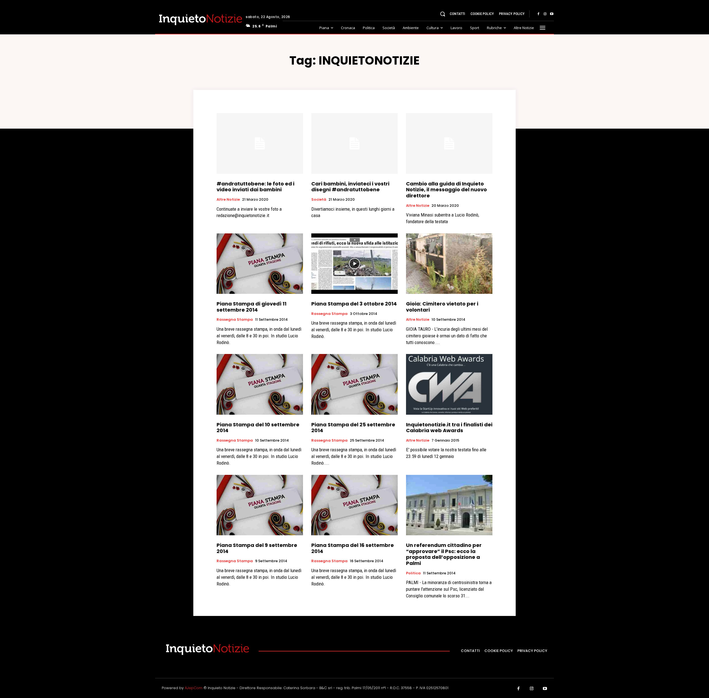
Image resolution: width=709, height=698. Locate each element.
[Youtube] (551, 14)
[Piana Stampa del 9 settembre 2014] (260, 505)
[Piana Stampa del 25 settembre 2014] (354, 384)
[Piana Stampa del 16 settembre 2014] (354, 505)
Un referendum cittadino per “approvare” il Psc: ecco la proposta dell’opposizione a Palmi (444, 554)
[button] (442, 14)
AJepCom (193, 688)
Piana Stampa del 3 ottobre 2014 (354, 303)
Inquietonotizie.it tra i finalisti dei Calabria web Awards (449, 427)
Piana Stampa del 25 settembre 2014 (353, 427)
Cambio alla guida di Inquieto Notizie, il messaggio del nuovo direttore (446, 189)
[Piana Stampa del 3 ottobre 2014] (354, 263)
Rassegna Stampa (235, 319)
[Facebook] (538, 14)
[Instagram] (545, 14)
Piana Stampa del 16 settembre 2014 (352, 548)
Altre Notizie (228, 199)
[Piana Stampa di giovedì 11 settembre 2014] (260, 263)
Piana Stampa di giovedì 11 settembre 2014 (251, 306)
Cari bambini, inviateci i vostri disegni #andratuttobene (350, 186)
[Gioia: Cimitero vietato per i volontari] (449, 263)
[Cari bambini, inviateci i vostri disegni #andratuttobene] (354, 143)
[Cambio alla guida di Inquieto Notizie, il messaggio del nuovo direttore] (449, 143)
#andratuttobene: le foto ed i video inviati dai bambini (255, 186)
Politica (413, 573)
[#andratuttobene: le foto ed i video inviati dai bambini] (260, 143)
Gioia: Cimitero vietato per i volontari (442, 306)
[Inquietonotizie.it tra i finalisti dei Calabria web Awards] (449, 384)
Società (318, 199)
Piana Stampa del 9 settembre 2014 (257, 548)
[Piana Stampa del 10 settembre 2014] (260, 384)
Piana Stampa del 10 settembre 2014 (258, 427)
